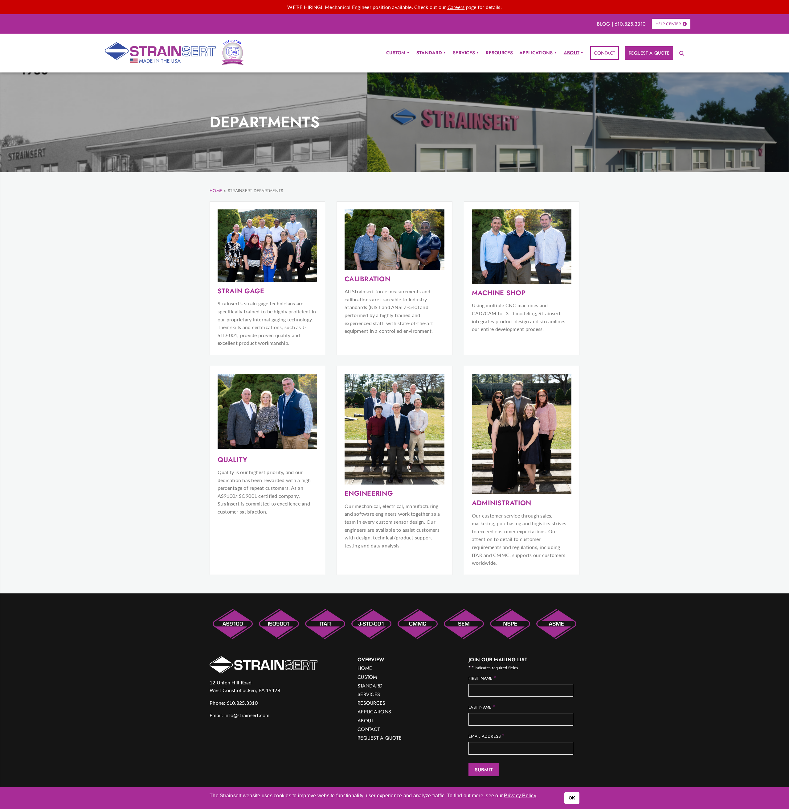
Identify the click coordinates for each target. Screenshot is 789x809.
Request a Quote (649, 53)
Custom (396, 52)
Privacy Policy (520, 795)
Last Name (481, 707)
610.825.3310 (630, 23)
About (571, 52)
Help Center (668, 24)
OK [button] (572, 797)
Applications (536, 52)
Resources (499, 52)
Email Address (486, 736)
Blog (603, 23)
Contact (604, 53)
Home (365, 668)
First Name (482, 678)
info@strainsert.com (247, 715)
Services (464, 52)
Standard (429, 52)
